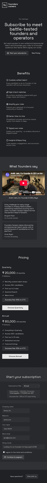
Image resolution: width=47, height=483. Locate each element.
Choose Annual (15, 356)
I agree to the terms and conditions (18, 452)
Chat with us (32, 476)
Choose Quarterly (15, 308)
